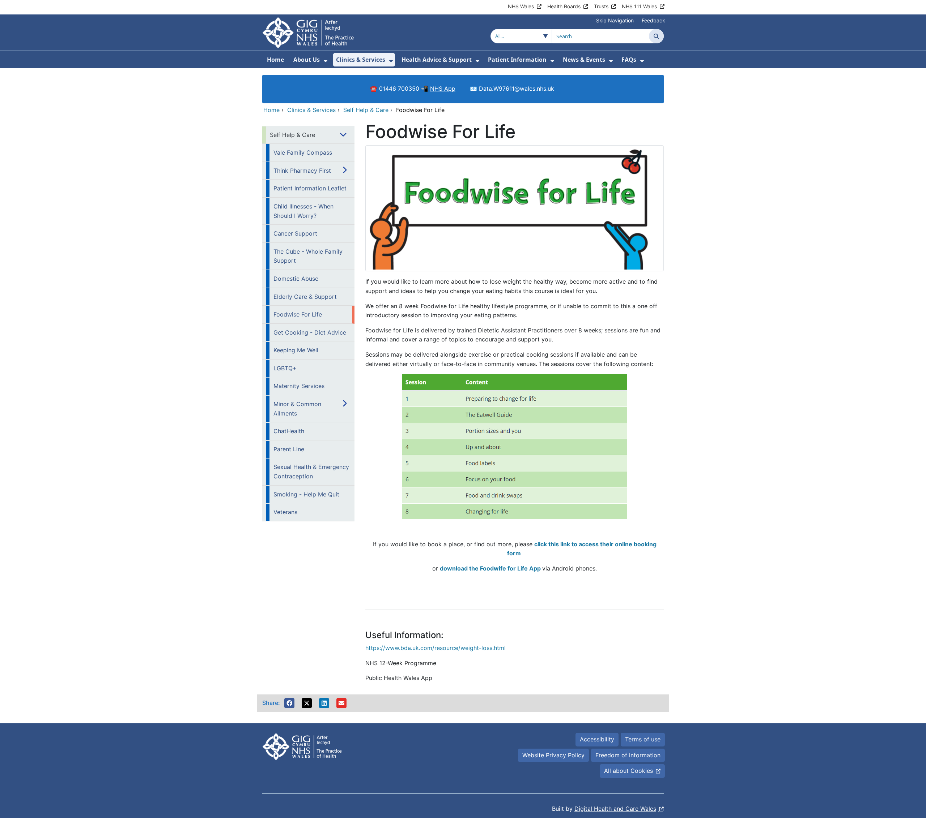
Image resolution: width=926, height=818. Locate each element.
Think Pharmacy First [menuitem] (302, 170)
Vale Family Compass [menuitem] (302, 152)
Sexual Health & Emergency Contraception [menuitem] (311, 471)
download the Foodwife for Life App (490, 568)
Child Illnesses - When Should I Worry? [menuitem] (303, 211)
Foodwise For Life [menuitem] (297, 314)
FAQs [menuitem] (628, 60)
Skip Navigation (615, 20)
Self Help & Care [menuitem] (292, 134)
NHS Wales (521, 6)
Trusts (601, 6)
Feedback (653, 20)
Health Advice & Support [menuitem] (437, 60)
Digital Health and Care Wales (615, 808)
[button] (289, 703)
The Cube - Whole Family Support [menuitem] (308, 256)
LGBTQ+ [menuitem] (285, 368)
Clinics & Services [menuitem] (360, 60)
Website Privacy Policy (553, 755)
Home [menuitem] (275, 60)
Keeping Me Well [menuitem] (295, 350)
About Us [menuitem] (306, 60)
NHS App (442, 88)
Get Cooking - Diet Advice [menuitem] (309, 332)
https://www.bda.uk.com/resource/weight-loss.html (435, 647)
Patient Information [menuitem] (517, 60)
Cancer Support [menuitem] (295, 233)
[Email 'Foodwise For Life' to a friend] (341, 703)
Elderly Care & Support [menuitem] (305, 296)
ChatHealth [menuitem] (288, 431)
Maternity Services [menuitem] (298, 385)
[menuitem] (326, 61)
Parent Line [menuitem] (288, 449)
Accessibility (597, 739)
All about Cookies (628, 770)
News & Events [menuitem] (584, 60)
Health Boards (564, 6)
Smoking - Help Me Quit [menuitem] (306, 494)
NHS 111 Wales (639, 6)
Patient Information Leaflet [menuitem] (310, 188)
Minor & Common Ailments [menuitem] (297, 408)
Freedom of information (627, 755)
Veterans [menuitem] (285, 512)
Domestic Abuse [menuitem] (295, 278)
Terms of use (642, 739)
